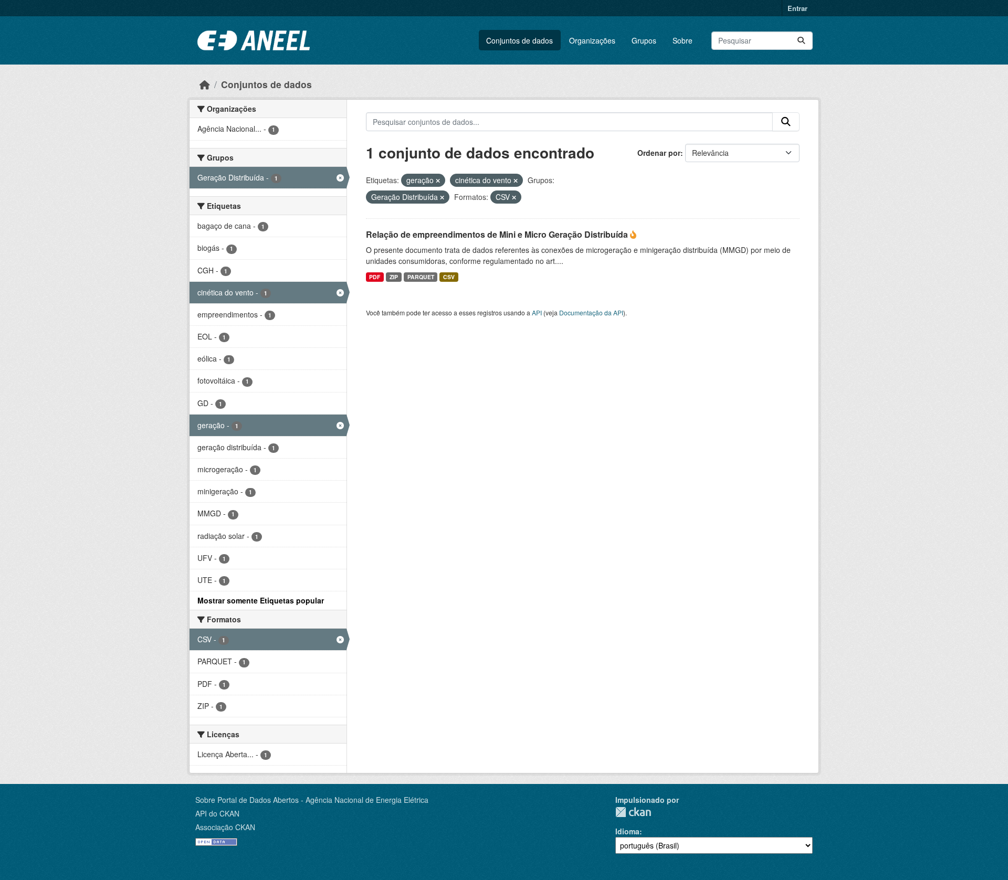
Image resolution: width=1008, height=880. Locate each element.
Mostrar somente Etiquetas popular (260, 600)
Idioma (627, 831)
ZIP (394, 277)
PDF (374, 277)
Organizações (592, 40)
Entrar (797, 8)
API (537, 312)
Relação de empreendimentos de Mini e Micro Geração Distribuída (498, 234)
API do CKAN (217, 813)
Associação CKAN (225, 827)
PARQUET (420, 277)
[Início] (205, 84)
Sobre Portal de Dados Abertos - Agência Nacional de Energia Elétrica (311, 799)
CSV (449, 277)
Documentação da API (591, 312)
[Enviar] (801, 40)
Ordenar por (658, 152)
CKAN (633, 812)
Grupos (644, 40)
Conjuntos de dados (519, 40)
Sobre (682, 40)
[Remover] (438, 180)
